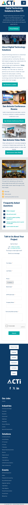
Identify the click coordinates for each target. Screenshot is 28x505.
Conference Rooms (6, 436)
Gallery (3, 475)
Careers (3, 401)
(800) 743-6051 (15, 247)
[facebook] (10, 388)
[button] (14, 211)
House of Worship (6, 424)
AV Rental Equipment (6, 472)
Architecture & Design (7, 408)
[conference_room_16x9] (14, 91)
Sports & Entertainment (7, 429)
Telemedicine (5, 457)
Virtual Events (5, 493)
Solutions (6, 434)
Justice (3, 426)
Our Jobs (6, 398)
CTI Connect (4, 442)
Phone (7, 278)
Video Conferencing (6, 465)
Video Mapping (5, 488)
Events (5, 470)
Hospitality (4, 421)
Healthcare (4, 419)
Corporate (4, 411)
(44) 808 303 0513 (15, 248)
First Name (9, 263)
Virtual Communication (7, 490)
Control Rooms (5, 439)
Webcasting (4, 496)
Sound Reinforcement (6, 480)
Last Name (8, 270)
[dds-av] (14, 35)
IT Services (4, 447)
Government (4, 416)
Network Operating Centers (8, 449)
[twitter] (14, 388)
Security (4, 452)
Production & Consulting (7, 477)
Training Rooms (5, 460)
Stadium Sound (5, 455)
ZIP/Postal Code (10, 294)
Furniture (4, 444)
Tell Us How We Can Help (12, 311)
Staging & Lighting (6, 483)
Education (4, 413)
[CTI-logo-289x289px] (8, 1)
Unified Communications (7, 462)
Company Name (10, 302)
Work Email (9, 286)
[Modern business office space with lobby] (14, 125)
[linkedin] (18, 388)
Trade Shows (5, 485)
